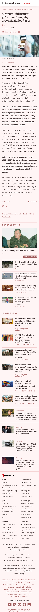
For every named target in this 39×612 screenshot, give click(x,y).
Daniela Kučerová (21, 375)
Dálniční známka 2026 (28, 527)
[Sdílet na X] (7, 206)
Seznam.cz (26, 3)
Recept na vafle (26, 515)
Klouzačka (27, 558)
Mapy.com (18, 544)
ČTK (3, 25)
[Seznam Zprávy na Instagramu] (19, 604)
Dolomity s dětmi (7, 538)
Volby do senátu (7, 493)
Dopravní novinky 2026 (28, 530)
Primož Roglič (25, 493)
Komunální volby (7, 496)
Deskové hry (9, 571)
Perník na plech (26, 517)
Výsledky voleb (6, 488)
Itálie (30, 214)
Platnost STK (25, 538)
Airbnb (19, 214)
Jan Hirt (23, 488)
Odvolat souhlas (24, 594)
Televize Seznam (27, 589)
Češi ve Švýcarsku (7, 533)
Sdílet (14, 32)
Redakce (19, 582)
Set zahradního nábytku (11, 560)
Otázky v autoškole (27, 536)
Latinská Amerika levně (9, 536)
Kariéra (24, 580)
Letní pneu (31, 568)
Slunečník (19, 558)
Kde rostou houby (13, 547)
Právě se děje (6, 217)
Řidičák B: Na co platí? (28, 533)
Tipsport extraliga (7, 509)
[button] (19, 46)
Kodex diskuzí (26, 592)
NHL (3, 517)
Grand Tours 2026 (26, 496)
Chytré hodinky (27, 571)
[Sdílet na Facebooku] (3, 206)
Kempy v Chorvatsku (8, 524)
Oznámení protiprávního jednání (18, 587)
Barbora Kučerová (21, 329)
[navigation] (2, 3)
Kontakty (11, 582)
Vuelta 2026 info (26, 482)
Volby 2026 (5, 482)
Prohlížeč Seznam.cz (12, 589)
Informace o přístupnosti (25, 584)
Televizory (18, 571)
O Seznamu (15, 580)
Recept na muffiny (27, 506)
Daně (25, 214)
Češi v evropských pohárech (19, 550)
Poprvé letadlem (7, 527)
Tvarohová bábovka (27, 512)
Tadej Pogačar (25, 491)
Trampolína (11, 558)
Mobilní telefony (27, 565)
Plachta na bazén (26, 555)
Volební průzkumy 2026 (9, 485)
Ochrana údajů (8, 584)
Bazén (18, 555)
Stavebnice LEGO (8, 568)
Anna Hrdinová (27, 345)
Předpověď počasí (29, 544)
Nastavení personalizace (19, 596)
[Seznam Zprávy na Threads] (24, 604)
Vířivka (32, 560)
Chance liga (5, 503)
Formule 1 (5, 515)
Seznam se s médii (13, 592)
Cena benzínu (25, 547)
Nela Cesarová (27, 403)
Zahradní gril (24, 560)
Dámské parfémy (20, 568)
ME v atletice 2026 (8, 512)
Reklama (27, 582)
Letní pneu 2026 (26, 524)
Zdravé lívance (25, 509)
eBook (7, 32)
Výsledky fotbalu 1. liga (9, 506)
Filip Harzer (26, 359)
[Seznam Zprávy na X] (14, 604)
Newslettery (12, 594)
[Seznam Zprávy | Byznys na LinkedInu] (29, 604)
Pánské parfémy (19, 574)
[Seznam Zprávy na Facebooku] (9, 604)
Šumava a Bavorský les (9, 530)
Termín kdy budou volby (9, 491)
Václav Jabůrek (27, 391)
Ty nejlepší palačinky (27, 503)
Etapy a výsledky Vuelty (28, 485)
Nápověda (32, 580)
